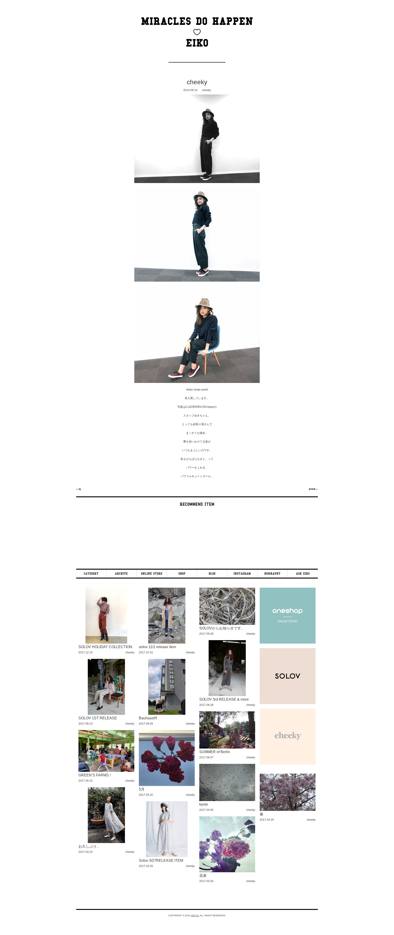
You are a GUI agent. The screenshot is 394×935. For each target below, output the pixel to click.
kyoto (203, 804)
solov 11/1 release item (157, 647)
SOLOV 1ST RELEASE (97, 718)
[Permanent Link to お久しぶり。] (106, 842)
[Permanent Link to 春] (288, 810)
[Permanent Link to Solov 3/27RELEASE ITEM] (167, 856)
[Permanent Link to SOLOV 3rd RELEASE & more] (227, 695)
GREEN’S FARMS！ (95, 775)
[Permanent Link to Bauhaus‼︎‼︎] (166, 714)
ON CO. (195, 915)
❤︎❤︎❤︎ (312, 489)
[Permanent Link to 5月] (167, 785)
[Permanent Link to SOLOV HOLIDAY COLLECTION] (106, 643)
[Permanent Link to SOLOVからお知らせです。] (227, 624)
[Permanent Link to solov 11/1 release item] (166, 643)
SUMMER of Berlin (214, 752)
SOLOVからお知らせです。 (222, 628)
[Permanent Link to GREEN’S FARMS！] (106, 771)
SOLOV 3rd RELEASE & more (224, 699)
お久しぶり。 (89, 846)
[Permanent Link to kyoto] (227, 800)
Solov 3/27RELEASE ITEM (161, 860)
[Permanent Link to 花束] (227, 871)
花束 (203, 875)
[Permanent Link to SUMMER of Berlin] (227, 747)
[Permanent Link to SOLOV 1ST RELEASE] (106, 714)
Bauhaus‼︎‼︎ (148, 718)
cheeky (197, 82)
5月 (142, 789)
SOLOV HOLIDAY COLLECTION (105, 647)
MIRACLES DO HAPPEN (197, 21)
